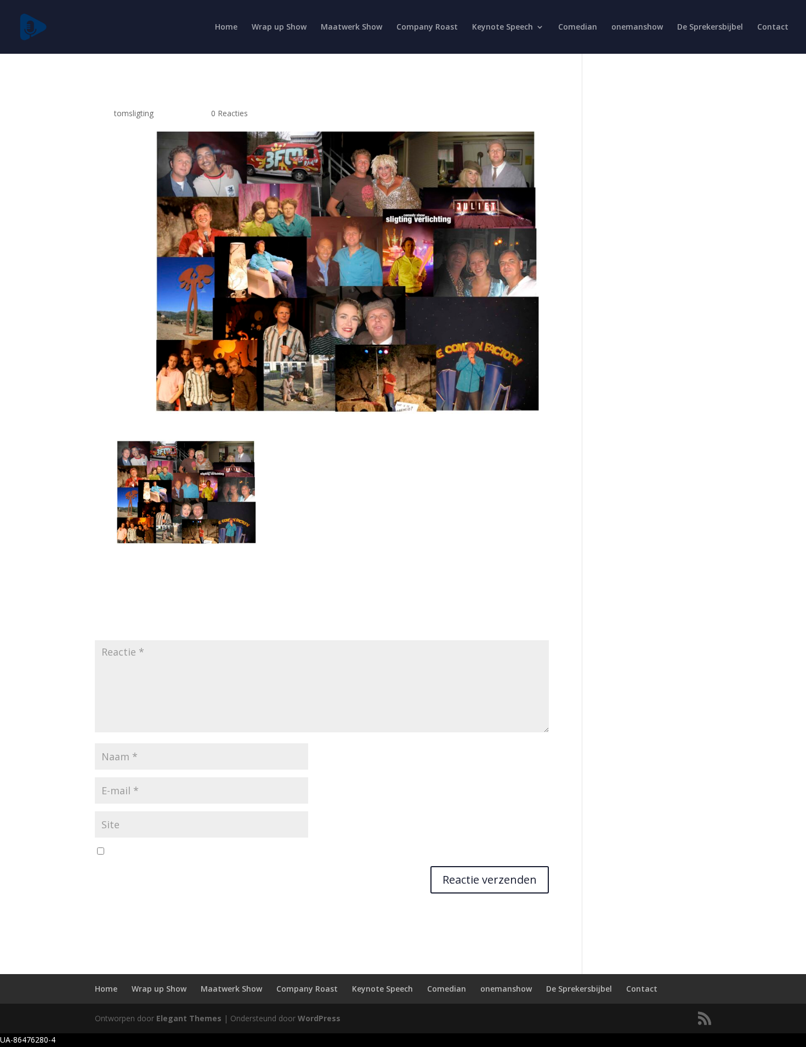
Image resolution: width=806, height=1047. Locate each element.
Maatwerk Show (351, 27)
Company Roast (427, 27)
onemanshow (637, 27)
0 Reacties (229, 113)
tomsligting (134, 113)
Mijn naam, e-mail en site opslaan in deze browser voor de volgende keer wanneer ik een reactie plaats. (292, 851)
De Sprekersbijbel (710, 27)
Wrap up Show (279, 27)
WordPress (319, 1018)
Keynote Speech (502, 27)
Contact (772, 27)
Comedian (577, 27)
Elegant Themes (189, 1018)
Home (226, 27)
